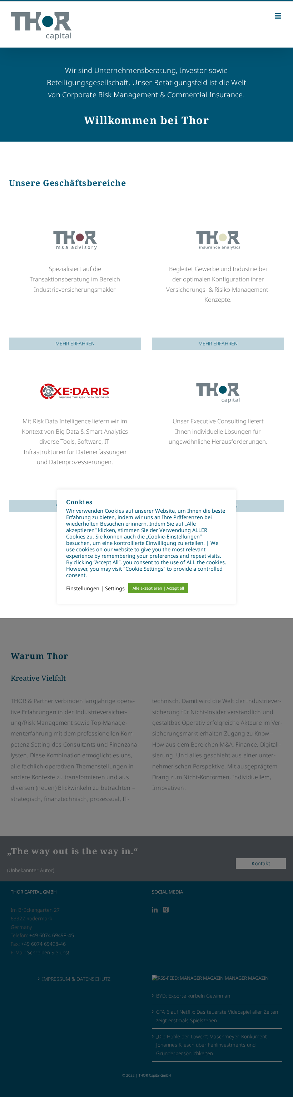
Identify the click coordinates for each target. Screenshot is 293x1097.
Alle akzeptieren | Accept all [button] (158, 588)
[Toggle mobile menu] (278, 16)
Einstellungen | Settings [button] (95, 588)
